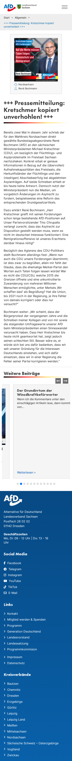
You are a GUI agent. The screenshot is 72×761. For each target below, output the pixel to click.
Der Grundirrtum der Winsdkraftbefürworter (28, 392)
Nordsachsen (26, 84)
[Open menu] (64, 7)
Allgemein (20, 17)
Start (7, 17)
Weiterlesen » (17, 472)
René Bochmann (27, 88)
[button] (65, 381)
